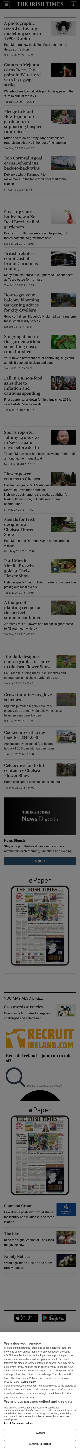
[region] (40, 1391)
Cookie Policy (28, 1381)
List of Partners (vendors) (19, 1423)
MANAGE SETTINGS (40, 1444)
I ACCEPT (40, 1433)
